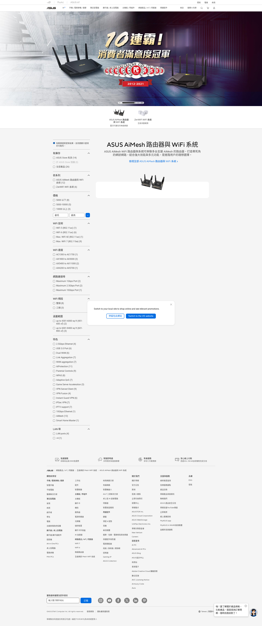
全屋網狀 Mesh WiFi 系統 (85, 557)
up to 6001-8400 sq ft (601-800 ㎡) (69, 328)
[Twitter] (127, 600)
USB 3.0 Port (59, 347)
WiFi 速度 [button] (58, 250)
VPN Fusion (58, 392)
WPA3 (56, 374)
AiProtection (59, 365)
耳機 (105, 526)
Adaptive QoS (59, 379)
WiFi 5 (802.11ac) (61, 227)
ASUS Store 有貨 (61, 157)
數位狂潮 (135, 576)
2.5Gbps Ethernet (61, 343)
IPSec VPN (58, 401)
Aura (134, 588)
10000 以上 (58, 209)
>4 (54, 437)
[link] (51, 8)
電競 (48, 521)
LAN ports (57, 433)
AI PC (134, 545)
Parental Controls (61, 370)
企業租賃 (163, 512)
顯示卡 (77, 503)
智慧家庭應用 (108, 508)
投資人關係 (136, 494)
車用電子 (135, 567)
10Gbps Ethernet (61, 411)
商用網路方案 (108, 481)
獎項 (133, 490)
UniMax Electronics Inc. (141, 524)
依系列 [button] (56, 175)
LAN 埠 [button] (57, 429)
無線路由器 (79, 552)
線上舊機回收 (165, 517)
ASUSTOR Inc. (138, 512)
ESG (190, 480)
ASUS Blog (136, 553)
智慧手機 (50, 485)
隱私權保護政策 (103, 611)
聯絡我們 (163, 499)
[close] (171, 304)
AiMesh (56, 415)
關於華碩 (135, 481)
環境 (199, 3)
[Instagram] (100, 600)
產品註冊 (163, 490)
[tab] (119, 103)
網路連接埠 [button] (59, 276)
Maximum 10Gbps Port (64, 289)
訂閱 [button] (86, 600)
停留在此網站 (115, 316)
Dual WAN (58, 352)
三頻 (55, 307)
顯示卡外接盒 (80, 530)
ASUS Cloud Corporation (142, 516)
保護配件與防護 (109, 539)
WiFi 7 (77, 543)
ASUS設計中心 (138, 558)
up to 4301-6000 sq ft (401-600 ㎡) (69, 320)
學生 (48, 517)
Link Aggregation (61, 356)
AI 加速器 (78, 535)
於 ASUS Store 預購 (62, 162)
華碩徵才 (135, 508)
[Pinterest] (144, 600)
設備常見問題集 (166, 530)
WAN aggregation (61, 361)
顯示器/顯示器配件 (54, 535)
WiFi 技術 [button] (58, 223)
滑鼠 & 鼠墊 (107, 521)
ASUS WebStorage (139, 520)
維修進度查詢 (165, 481)
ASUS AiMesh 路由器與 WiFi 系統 (69, 179)
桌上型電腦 (51, 548)
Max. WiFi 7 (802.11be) (64, 240)
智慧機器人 (107, 490)
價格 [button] (55, 195)
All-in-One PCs (53, 544)
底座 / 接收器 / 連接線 (111, 548)
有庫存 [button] (56, 153)
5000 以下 (58, 200)
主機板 (77, 499)
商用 (48, 508)
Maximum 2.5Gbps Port (64, 285)
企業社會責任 (137, 499)
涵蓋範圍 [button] (58, 316)
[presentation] (54, 143)
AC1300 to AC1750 (62, 254)
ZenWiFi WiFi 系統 (62, 187)
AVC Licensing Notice (140, 580)
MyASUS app (165, 521)
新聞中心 (135, 503)
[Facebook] (118, 600)
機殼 (76, 508)
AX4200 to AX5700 (62, 267)
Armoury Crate (138, 584)
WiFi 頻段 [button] (58, 298)
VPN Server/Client (61, 388)
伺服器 (105, 503)
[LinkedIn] (135, 600)
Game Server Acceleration (65, 383)
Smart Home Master (62, 420)
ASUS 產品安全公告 (168, 503)
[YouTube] (109, 600)
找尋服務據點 (165, 485)
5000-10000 (59, 204)
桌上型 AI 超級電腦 (110, 499)
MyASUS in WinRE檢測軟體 (171, 525)
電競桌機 (50, 553)
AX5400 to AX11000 (62, 263)
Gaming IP (107, 557)
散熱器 (77, 512)
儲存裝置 (78, 526)
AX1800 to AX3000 (62, 258)
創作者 (49, 512)
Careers (135, 537)
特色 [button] (55, 339)
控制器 (105, 553)
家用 (48, 503)
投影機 (49, 540)
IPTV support (59, 406)
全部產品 (57, 166)
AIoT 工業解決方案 (110, 494)
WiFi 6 (77, 548)
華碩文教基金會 (138, 528)
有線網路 (106, 485)
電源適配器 (107, 544)
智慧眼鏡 (78, 490)
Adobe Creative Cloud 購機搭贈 (144, 571)
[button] (206, 2)
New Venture (137, 533)
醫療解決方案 (52, 494)
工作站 (77, 481)
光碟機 (77, 521)
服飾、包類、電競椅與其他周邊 (115, 535)
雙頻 (55, 303)
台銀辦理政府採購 (54, 526)
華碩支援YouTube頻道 (169, 508)
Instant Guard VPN (62, 397)
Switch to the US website (140, 316)
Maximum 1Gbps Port (63, 280)
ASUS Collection (110, 561)
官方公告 (135, 485)
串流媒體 (106, 530)
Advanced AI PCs (139, 549)
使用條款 (90, 611)
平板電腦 (50, 490)
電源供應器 (79, 517)
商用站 (134, 562)
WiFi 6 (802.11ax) (61, 231)
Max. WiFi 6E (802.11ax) (65, 236)
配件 (76, 485)
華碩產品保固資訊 (167, 494)
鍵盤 (105, 517)
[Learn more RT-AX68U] (131, 105)
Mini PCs (50, 557)
